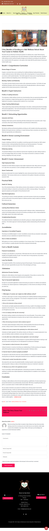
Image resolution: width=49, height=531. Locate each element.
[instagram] (19, 3)
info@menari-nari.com (26, 509)
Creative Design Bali (30, 522)
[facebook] (17, 3)
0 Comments (24, 401)
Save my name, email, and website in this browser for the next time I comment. (21, 461)
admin (4, 401)
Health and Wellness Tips (16, 401)
